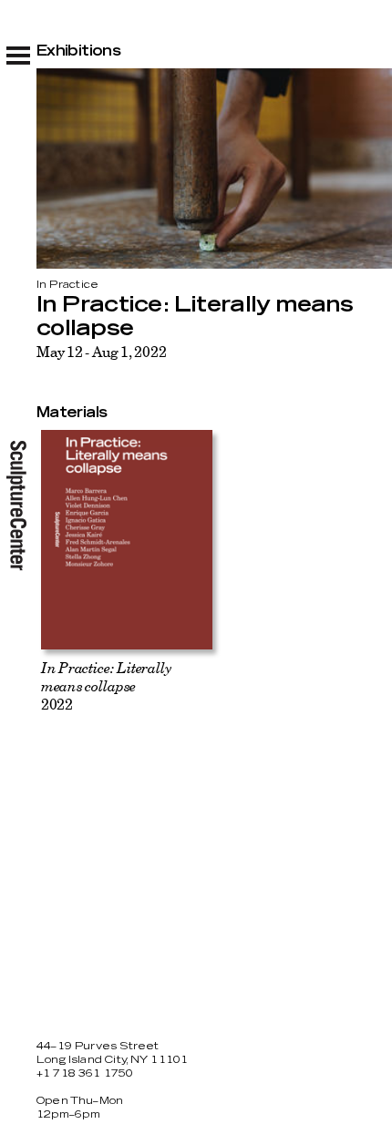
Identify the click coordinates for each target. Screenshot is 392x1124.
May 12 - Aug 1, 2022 (101, 352)
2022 (106, 686)
